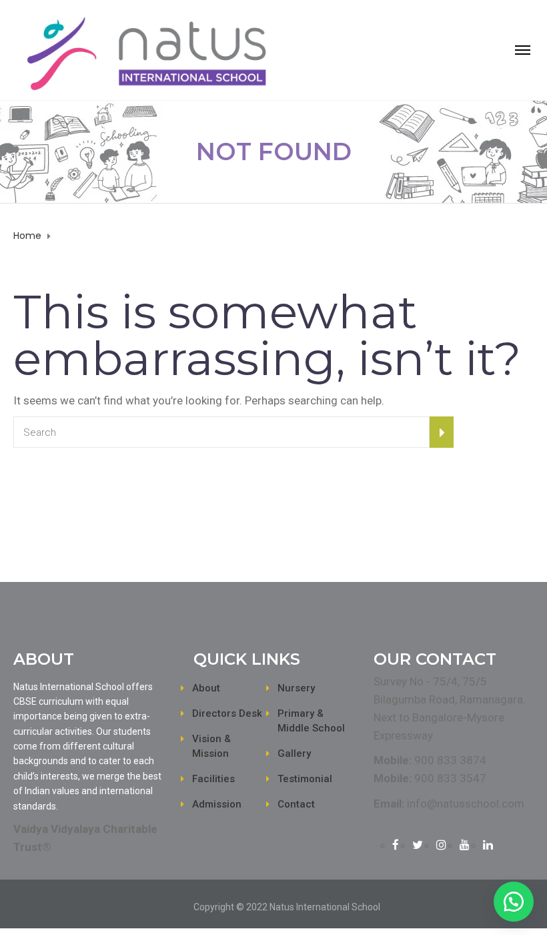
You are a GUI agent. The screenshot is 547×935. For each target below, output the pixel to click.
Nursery (296, 688)
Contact (296, 804)
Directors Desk (227, 713)
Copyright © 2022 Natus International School (286, 907)
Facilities (213, 779)
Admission (216, 804)
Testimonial (305, 779)
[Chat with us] (514, 902)
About (206, 688)
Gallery (294, 753)
